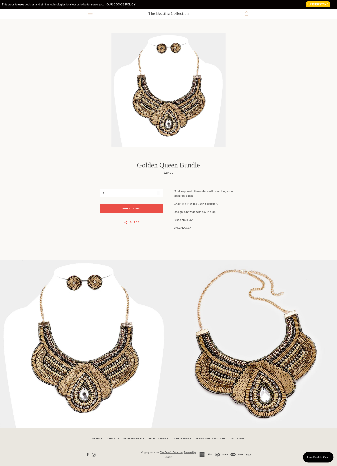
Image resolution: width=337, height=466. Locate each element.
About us (113, 438)
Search (97, 438)
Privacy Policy (158, 438)
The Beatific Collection (168, 13)
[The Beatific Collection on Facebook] (88, 454)
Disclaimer (237, 438)
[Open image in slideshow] (168, 90)
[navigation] (90, 13)
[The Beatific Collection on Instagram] (93, 454)
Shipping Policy (133, 438)
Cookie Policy (182, 438)
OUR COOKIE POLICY (121, 4)
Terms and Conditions (211, 438)
